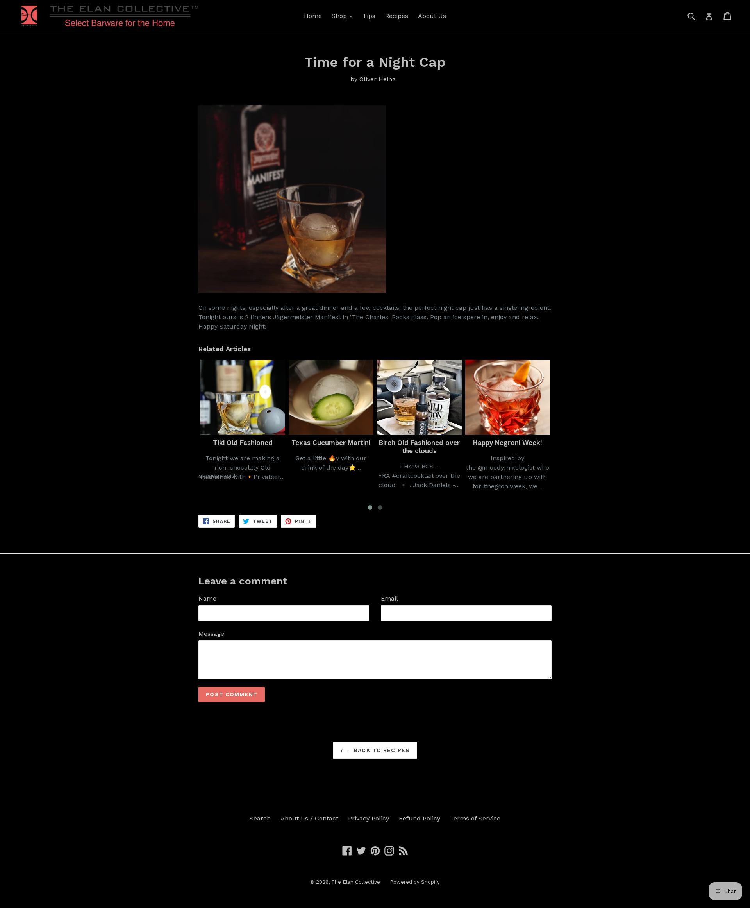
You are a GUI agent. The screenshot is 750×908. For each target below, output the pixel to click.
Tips (368, 16)
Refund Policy (419, 818)
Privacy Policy (368, 818)
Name (207, 598)
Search (260, 818)
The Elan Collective (355, 882)
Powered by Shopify (415, 882)
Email (389, 598)
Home (313, 16)
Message (211, 633)
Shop (340, 16)
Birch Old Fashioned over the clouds (334, 446)
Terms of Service (475, 818)
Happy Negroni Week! (422, 443)
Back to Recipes (381, 750)
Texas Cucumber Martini (246, 443)
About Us (432, 16)
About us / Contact (309, 818)
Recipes (396, 16)
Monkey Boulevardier (511, 443)
